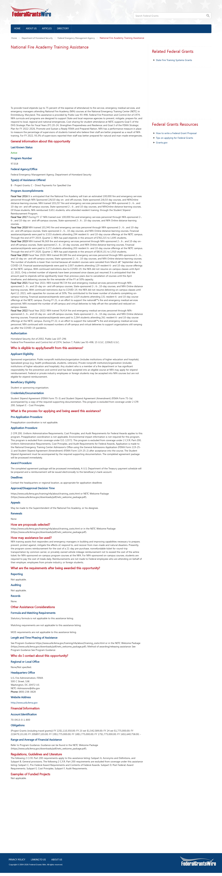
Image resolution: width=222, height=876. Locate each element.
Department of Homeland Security (37, 38)
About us (31, 28)
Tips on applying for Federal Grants (174, 137)
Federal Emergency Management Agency (76, 38)
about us (56, 860)
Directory (63, 28)
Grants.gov (162, 142)
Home (17, 28)
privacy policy (17, 860)
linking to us (38, 860)
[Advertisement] (77, 76)
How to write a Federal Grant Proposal (176, 133)
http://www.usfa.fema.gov (24, 702)
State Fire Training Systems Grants (174, 60)
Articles (47, 28)
